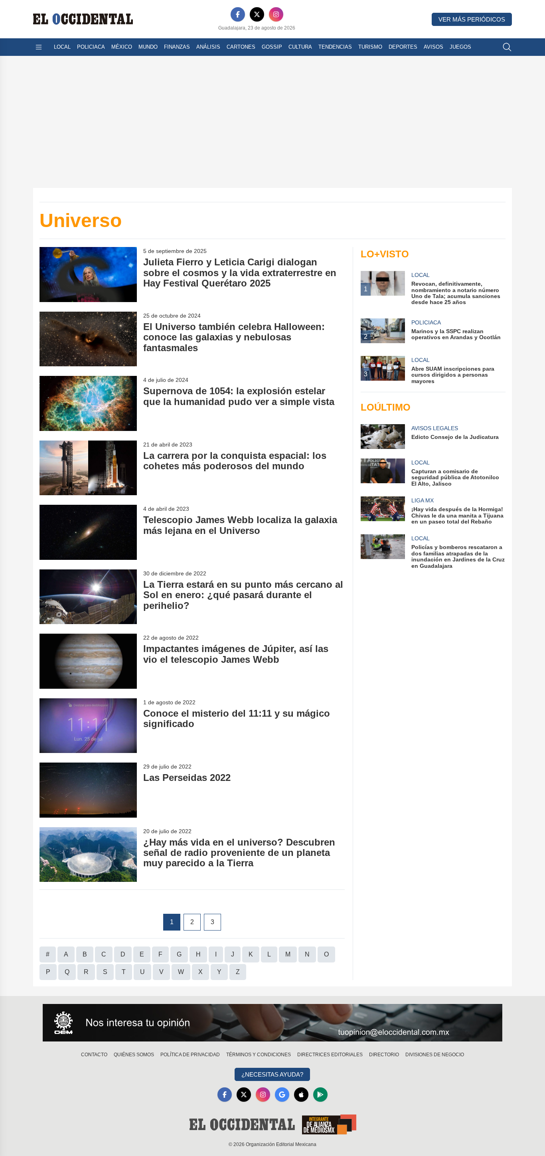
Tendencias (335, 47)
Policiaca (91, 47)
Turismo (370, 47)
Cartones (241, 47)
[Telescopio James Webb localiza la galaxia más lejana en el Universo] (88, 532)
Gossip (272, 47)
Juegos (460, 47)
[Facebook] (238, 14)
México (121, 47)
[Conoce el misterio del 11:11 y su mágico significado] (88, 725)
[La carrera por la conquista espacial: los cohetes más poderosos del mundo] (88, 468)
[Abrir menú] (38, 47)
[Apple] (301, 1094)
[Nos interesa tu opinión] (272, 1022)
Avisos (433, 47)
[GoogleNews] (282, 1094)
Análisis (208, 47)
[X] (257, 14)
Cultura (300, 47)
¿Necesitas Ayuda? (272, 1074)
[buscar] (507, 47)
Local (62, 47)
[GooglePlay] (320, 1094)
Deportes (403, 47)
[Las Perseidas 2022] (88, 790)
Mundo (148, 47)
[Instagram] (276, 14)
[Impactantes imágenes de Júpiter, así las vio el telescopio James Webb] (88, 661)
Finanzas (177, 47)
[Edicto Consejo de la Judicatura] (383, 436)
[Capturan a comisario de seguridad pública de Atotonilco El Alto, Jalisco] (383, 472)
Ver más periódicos (471, 19)
